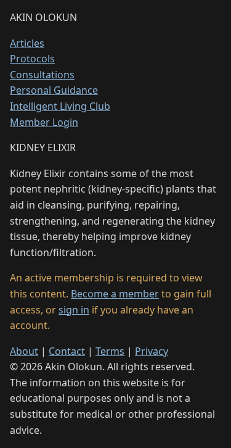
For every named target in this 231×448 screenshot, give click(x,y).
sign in (74, 310)
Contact (67, 351)
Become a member (115, 294)
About (24, 351)
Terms (109, 351)
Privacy (151, 351)
